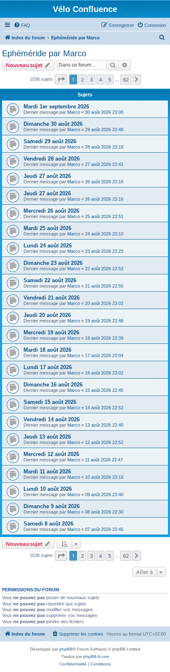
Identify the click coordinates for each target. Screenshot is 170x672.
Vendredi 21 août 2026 (52, 298)
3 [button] (91, 79)
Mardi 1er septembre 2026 (56, 106)
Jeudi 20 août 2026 (47, 315)
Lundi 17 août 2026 (48, 367)
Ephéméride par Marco (44, 53)
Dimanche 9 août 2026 (52, 506)
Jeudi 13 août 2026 (47, 437)
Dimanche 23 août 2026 (53, 263)
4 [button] (100, 79)
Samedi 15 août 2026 (50, 402)
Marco (73, 112)
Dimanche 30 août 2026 (53, 124)
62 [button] (126, 79)
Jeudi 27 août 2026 (47, 176)
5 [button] (109, 79)
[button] (61, 79)
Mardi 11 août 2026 (47, 471)
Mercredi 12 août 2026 (51, 454)
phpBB (66, 649)
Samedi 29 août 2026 (50, 141)
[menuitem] (22, 25)
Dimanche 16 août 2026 (53, 385)
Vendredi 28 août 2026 (52, 159)
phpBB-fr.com (96, 656)
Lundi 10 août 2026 (48, 489)
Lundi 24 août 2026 (48, 245)
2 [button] (82, 79)
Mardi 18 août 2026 (47, 350)
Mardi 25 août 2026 (47, 228)
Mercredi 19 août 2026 (51, 332)
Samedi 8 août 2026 (48, 524)
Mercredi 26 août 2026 (51, 211)
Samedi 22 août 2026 (50, 280)
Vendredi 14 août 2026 (52, 419)
